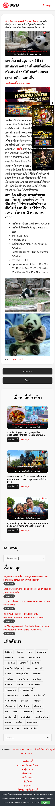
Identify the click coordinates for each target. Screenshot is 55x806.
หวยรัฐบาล (23, 679)
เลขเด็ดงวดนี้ (11, 83)
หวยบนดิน (37, 673)
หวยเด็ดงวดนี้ (39, 695)
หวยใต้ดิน (25, 701)
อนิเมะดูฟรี (50, 749)
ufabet (15, 749)
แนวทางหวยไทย (12, 728)
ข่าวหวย (19, 652)
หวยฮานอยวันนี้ (26, 690)
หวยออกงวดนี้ (34, 684)
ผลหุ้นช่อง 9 (27, 769)
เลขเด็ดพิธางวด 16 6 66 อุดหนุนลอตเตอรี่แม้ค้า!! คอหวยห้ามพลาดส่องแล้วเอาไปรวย (27, 524)
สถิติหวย (35, 663)
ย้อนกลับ (27, 371)
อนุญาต (45, 803)
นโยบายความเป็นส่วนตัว (27, 789)
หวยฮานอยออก (11, 695)
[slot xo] (27, 109)
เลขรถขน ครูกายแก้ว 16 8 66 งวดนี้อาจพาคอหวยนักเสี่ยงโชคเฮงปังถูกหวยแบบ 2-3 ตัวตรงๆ (27, 479)
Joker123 (32, 753)
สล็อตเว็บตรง (27, 773)
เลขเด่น (8, 722)
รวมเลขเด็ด (10, 663)
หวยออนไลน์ (10, 690)
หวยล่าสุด (37, 679)
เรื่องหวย (38, 706)
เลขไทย (19, 722)
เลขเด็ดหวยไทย (41, 717)
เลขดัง (15, 711)
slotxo (22, 749)
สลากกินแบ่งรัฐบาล (13, 668)
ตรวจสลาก (41, 652)
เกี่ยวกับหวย (24, 706)
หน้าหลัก (8, 21)
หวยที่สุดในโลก (22, 673)
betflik (23, 753)
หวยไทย (37, 701)
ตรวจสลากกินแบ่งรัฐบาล (27, 765)
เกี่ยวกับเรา (27, 781)
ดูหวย (30, 652)
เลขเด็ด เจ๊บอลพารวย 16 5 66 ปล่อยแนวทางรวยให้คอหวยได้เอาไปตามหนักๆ (26, 433)
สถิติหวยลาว (27, 777)
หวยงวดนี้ (38, 668)
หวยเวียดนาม (10, 701)
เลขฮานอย (27, 711)
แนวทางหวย (32, 722)
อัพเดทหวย (10, 706)
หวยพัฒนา (9, 679)
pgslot (29, 749)
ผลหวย (21, 657)
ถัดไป (27, 380)
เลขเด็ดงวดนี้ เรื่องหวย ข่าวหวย (26, 21)
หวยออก (20, 684)
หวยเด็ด (26, 695)
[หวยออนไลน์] (27, 94)
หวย (28, 668)
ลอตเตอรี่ (23, 663)
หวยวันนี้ (8, 684)
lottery (8, 652)
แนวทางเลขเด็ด (30, 728)
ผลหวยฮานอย (34, 657)
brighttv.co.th (17, 359)
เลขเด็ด (19, 148)
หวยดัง (8, 673)
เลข (6, 711)
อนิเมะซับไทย (39, 749)
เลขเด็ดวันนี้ (25, 717)
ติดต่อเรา (27, 785)
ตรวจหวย (9, 657)
